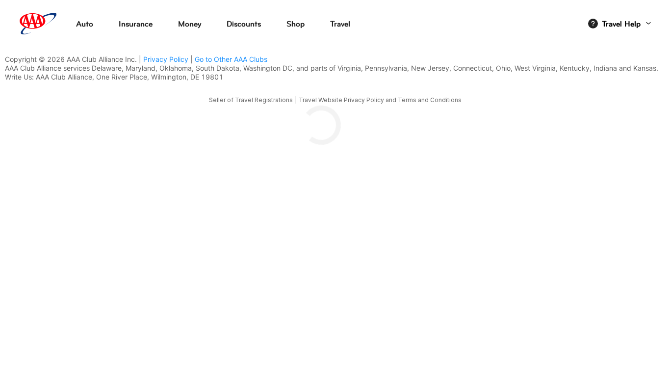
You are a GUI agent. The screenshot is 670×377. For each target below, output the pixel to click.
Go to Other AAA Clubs (231, 59)
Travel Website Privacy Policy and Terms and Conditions (380, 100)
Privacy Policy (165, 59)
